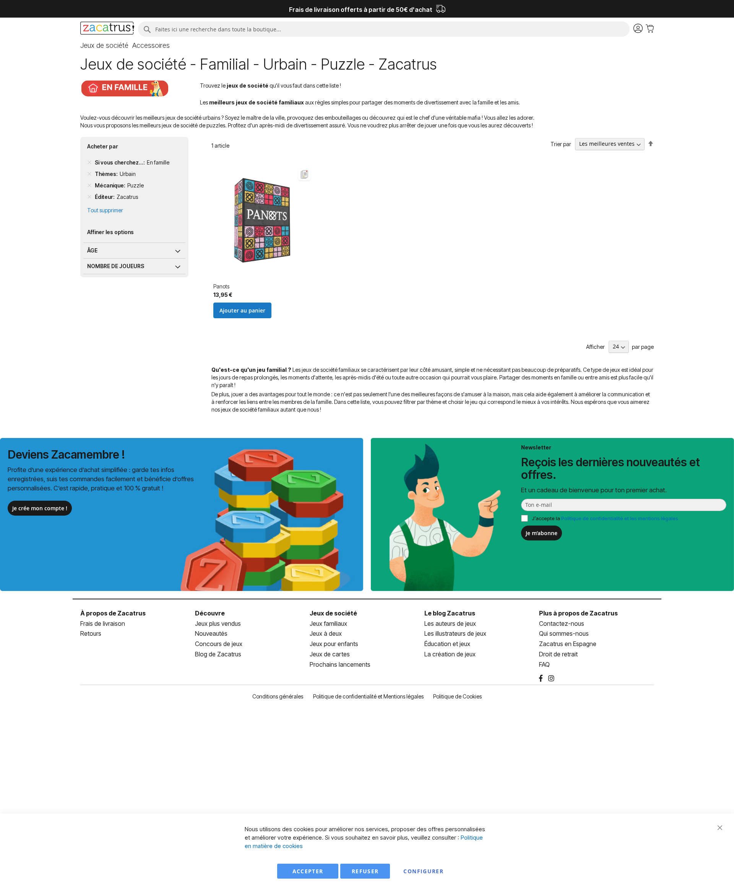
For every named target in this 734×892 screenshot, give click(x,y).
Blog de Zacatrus (218, 654)
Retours (90, 633)
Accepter (307, 871)
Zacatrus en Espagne (567, 644)
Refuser (365, 871)
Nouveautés (211, 633)
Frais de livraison (102, 623)
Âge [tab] (92, 250)
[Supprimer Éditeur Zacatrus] (89, 197)
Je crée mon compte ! (39, 508)
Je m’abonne (541, 533)
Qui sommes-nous (564, 633)
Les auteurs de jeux (450, 623)
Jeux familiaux (328, 623)
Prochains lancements (340, 664)
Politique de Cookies (457, 696)
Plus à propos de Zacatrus (578, 613)
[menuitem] (104, 45)
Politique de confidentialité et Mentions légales (368, 696)
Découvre (210, 613)
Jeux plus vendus (218, 623)
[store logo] (107, 29)
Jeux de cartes (330, 654)
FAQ (544, 664)
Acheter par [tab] (102, 146)
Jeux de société (333, 613)
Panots (221, 286)
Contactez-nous (561, 623)
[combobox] (383, 29)
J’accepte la (605, 518)
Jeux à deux (326, 633)
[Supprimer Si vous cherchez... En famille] (89, 162)
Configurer (423, 871)
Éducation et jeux (447, 644)
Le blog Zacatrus (449, 613)
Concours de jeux (218, 644)
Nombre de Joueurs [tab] (115, 266)
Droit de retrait (558, 654)
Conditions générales (277, 696)
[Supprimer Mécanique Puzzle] (89, 185)
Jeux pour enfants (334, 644)
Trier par (560, 143)
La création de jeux (450, 654)
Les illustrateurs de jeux (455, 633)
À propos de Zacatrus (113, 613)
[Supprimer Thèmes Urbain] (89, 174)
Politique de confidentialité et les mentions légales (619, 518)
